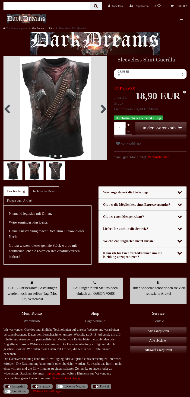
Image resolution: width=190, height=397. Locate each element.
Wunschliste (130, 144)
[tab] (16, 191)
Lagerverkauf (95, 321)
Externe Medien (75, 386)
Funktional (19, 391)
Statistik (45, 386)
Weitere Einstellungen (47, 391)
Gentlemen (38, 28)
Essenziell (18, 386)
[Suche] (96, 6)
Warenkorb (32, 321)
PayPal (104, 386)
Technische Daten (43, 191)
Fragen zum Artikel (19, 200)
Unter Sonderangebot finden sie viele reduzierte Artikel (158, 290)
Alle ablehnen (158, 340)
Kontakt (158, 321)
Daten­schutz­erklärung (66, 378)
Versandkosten (158, 157)
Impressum (52, 373)
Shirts (51, 28)
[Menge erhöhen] (128, 125)
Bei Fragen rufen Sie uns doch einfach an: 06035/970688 (95, 290)
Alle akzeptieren (158, 331)
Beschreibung (16, 191)
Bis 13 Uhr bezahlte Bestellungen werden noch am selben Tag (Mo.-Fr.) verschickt (33, 293)
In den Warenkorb (159, 128)
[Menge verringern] (128, 131)
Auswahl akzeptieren (158, 350)
